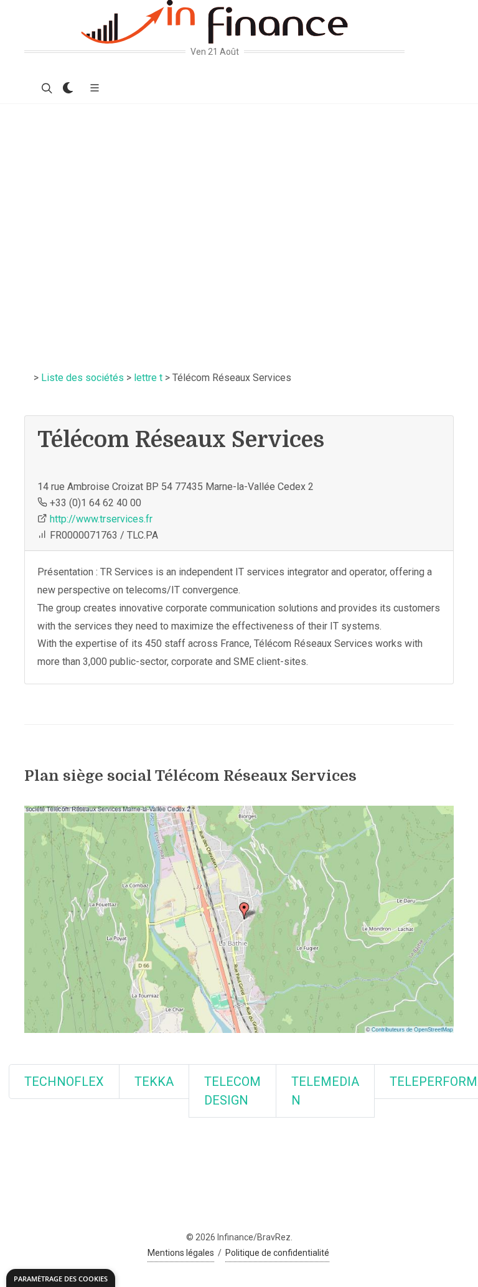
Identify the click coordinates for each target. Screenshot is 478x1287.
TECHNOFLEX (64, 1081)
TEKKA (154, 1081)
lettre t (148, 378)
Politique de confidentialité (277, 1253)
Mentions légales (181, 1253)
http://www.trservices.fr (101, 519)
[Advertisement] (239, 197)
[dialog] (60, 1278)
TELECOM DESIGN (232, 1091)
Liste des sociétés (82, 378)
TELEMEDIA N (325, 1091)
